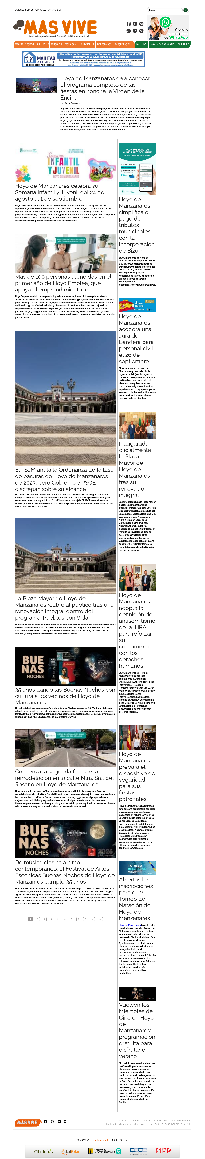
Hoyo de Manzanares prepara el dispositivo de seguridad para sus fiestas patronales (137, 776)
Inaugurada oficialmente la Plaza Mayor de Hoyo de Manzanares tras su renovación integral (135, 469)
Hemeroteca (183, 1120)
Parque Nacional (124, 44)
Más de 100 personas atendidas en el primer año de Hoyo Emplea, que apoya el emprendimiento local (63, 283)
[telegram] (141, 31)
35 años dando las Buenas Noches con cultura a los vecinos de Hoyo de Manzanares (65, 696)
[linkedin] (135, 31)
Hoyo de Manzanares (130, 925)
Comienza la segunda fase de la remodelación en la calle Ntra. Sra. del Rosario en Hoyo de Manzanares (64, 778)
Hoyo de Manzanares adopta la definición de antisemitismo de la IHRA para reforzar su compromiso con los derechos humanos (137, 630)
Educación (56, 44)
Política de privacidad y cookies (122, 1124)
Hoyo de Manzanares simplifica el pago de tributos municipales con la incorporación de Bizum (137, 225)
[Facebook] (128, 25)
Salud (46, 44)
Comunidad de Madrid (162, 44)
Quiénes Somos (24, 9)
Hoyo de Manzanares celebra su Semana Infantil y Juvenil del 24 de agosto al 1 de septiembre (59, 192)
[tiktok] (128, 31)
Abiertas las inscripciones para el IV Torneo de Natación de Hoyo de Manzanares (136, 898)
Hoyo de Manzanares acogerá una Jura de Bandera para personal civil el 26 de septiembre (136, 339)
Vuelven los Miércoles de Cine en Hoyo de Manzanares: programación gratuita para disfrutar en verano (137, 1030)
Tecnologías (71, 44)
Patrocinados (104, 44)
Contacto (40, 9)
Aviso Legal (147, 1124)
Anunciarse (55, 9)
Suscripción (169, 1120)
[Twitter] (135, 25)
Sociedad (30, 44)
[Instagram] (141, 25)
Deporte (19, 44)
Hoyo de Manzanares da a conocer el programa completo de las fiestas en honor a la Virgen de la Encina (105, 88)
